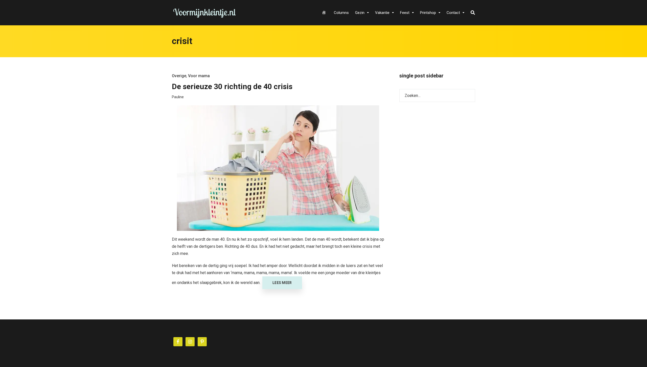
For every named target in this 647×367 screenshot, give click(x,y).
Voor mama (199, 75)
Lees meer (282, 283)
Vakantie (382, 12)
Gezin (359, 12)
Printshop (428, 12)
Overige (179, 75)
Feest (404, 12)
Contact (453, 12)
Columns (341, 12)
